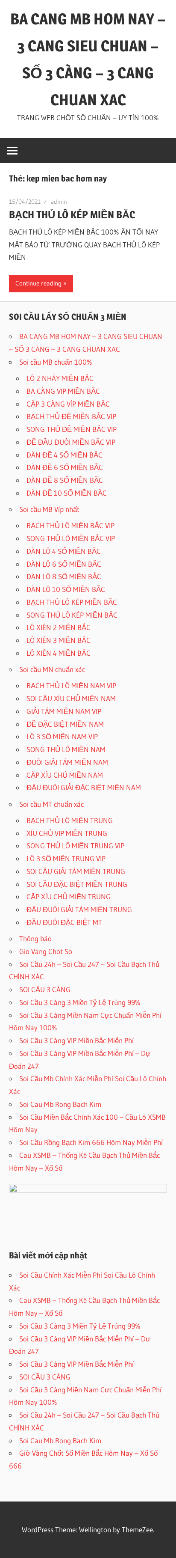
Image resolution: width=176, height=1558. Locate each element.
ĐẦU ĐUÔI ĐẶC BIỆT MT (64, 922)
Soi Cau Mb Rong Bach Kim (60, 1104)
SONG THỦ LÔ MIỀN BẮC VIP (70, 538)
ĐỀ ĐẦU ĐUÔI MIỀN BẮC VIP (70, 441)
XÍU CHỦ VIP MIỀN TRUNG (66, 833)
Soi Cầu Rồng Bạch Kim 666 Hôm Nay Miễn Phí (91, 1142)
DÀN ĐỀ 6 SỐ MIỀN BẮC (64, 467)
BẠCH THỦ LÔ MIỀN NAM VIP (71, 685)
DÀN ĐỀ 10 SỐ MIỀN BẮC (66, 492)
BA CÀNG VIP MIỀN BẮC (63, 391)
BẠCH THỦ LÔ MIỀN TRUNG (69, 820)
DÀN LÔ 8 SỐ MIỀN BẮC (63, 576)
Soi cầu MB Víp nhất (49, 509)
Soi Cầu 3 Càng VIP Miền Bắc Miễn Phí (76, 1040)
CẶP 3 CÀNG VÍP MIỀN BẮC (68, 403)
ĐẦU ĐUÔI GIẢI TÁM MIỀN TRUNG (79, 909)
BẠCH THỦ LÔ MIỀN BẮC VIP (70, 525)
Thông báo (35, 938)
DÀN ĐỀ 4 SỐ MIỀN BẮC (64, 454)
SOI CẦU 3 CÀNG (44, 989)
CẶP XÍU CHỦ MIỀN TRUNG (68, 896)
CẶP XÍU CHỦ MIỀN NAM (64, 774)
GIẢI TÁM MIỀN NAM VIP (63, 711)
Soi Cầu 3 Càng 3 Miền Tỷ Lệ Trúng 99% (80, 1002)
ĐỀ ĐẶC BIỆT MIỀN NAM (65, 724)
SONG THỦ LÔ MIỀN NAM (66, 749)
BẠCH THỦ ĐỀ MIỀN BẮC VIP (71, 416)
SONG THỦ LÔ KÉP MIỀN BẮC (71, 614)
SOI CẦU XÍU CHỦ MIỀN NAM (71, 698)
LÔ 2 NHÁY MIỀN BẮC (60, 378)
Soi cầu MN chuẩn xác (52, 669)
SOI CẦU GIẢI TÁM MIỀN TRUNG (75, 871)
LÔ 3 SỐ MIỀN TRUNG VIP (66, 858)
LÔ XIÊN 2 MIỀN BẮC (58, 627)
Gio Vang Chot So (45, 951)
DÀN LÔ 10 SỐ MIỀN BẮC (65, 589)
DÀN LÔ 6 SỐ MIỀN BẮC (63, 563)
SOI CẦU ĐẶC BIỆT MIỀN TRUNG (76, 884)
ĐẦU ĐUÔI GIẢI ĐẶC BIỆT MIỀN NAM (83, 787)
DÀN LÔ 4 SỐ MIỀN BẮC (63, 551)
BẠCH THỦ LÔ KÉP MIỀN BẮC (72, 214)
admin (59, 201)
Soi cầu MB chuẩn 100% (55, 361)
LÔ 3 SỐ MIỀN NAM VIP (62, 736)
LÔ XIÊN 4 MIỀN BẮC (58, 652)
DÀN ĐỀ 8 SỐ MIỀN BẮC (64, 480)
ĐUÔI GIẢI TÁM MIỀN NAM (67, 762)
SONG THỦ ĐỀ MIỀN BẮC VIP (71, 429)
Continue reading (38, 283)
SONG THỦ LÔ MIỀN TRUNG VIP (75, 845)
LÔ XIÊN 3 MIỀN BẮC (58, 640)
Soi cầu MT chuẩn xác (51, 804)
